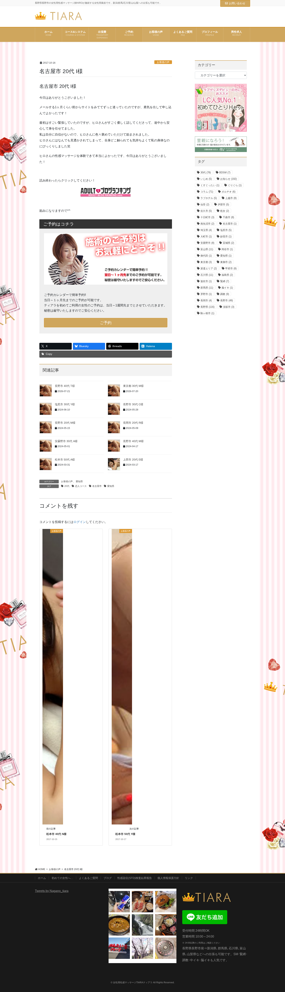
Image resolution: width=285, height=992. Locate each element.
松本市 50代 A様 (65, 459)
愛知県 (79, 481)
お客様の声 (163, 62)
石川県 (206, 274)
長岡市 (206, 300)
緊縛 (224, 281)
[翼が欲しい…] (119, 901)
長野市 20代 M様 (65, 422)
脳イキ (227, 287)
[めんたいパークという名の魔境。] (119, 948)
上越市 (231, 198)
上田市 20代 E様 (133, 459)
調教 (224, 294)
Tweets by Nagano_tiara (51, 891)
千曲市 (228, 217)
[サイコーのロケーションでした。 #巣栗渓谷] (142, 925)
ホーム (42, 878)
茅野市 (206, 294)
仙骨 (204, 204)
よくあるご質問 (88, 878)
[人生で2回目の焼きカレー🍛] (119, 925)
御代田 (206, 255)
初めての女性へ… (62, 878)
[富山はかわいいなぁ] (165, 948)
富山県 (206, 249)
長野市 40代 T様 (65, 385)
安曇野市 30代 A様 (66, 441)
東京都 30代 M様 (133, 385)
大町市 (206, 236)
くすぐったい (209, 185)
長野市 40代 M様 (133, 441)
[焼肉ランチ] (142, 901)
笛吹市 (206, 281)
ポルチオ (228, 191)
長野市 (226, 300)
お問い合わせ (237, 3)
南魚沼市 (207, 223)
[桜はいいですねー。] (142, 948)
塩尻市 (225, 230)
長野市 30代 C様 (133, 404)
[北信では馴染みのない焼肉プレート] (165, 925)
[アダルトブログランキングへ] (105, 192)
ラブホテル (208, 198)
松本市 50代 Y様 (125, 834)
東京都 (206, 262)
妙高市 (225, 236)
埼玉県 (206, 230)
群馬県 (206, 287)
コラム (206, 191)
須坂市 (228, 306)
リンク (189, 878)
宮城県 (228, 242)
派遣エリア (208, 268)
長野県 (207, 306)
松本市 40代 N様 (56, 834)
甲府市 (231, 268)
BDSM (224, 172)
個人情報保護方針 (168, 878)
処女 (224, 210)
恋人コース (81, 486)
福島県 (227, 274)
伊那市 (223, 204)
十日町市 (207, 217)
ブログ (108, 878)
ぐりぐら (235, 185)
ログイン (79, 522)
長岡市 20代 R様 (133, 422)
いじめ (206, 178)
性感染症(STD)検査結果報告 (134, 878)
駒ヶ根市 (207, 313)
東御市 (225, 262)
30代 (205, 172)
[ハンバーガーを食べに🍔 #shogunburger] (165, 901)
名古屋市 (97, 486)
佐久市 (206, 210)
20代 (66, 486)
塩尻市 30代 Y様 (65, 404)
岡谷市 (227, 249)
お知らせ (228, 178)
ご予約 (105, 323)
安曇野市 (207, 242)
